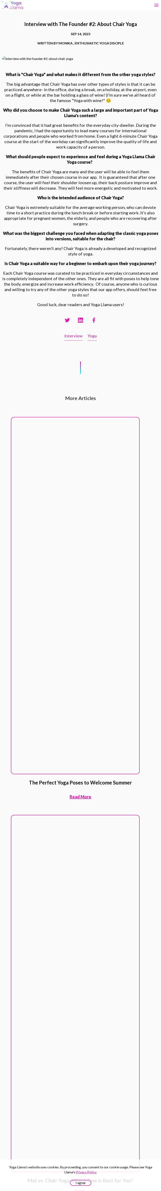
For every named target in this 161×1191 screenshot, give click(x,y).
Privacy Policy (86, 1172)
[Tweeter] (67, 320)
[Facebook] (93, 320)
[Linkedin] (80, 320)
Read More (80, 796)
